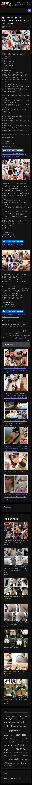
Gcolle (21, 726)
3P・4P (5, 716)
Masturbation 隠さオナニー (9, 327)
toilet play (15, 745)
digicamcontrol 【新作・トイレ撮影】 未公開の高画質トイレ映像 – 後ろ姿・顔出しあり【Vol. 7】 (16, 699)
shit (7, 742)
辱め (11, 765)
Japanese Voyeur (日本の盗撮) (20, 324)
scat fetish (24, 739)
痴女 (22, 763)
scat (11, 739)
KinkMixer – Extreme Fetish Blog (13, 778)
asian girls (18, 716)
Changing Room (10, 719)
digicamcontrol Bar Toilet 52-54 (13, 647)
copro (20, 722)
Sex (18, 327)
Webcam (22, 327)
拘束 (8, 763)
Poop (8, 739)
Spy (23, 742)
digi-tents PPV (8, 324)
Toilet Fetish (8, 745)
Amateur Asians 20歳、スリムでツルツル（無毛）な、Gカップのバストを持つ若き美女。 (15, 423)
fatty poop (16, 726)
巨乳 (5, 763)
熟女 (19, 763)
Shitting (11, 742)
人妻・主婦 (10, 759)
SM (21, 742)
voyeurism (15, 752)
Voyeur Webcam (8, 321)
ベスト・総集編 (22, 755)
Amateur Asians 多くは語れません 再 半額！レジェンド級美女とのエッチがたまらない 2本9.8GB (15, 448)
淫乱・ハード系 (14, 763)
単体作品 (19, 759)
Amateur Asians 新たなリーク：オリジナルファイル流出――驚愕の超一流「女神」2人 (15, 370)
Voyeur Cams (8, 752)
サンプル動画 (12, 755)
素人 (26, 763)
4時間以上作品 (10, 716)
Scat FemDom (17, 739)
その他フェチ (23, 752)
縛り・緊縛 (7, 765)
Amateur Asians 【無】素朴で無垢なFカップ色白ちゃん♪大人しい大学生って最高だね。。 (15, 497)
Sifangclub (16, 742)
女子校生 (26, 759)
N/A (5, 739)
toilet (26, 742)
